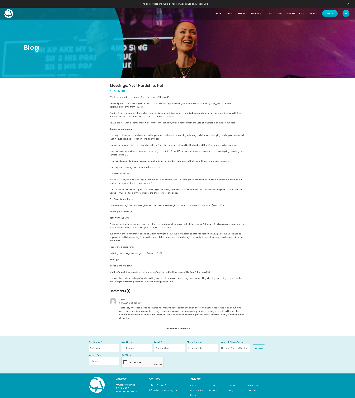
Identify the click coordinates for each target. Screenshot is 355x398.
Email (158, 342)
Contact (252, 390)
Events (232, 385)
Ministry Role (96, 355)
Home (193, 385)
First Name (95, 342)
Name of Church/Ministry (234, 342)
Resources (253, 385)
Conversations (197, 390)
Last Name (127, 342)
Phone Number (195, 342)
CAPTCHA (126, 355)
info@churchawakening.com (163, 390)
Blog (231, 390)
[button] (346, 13)
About (212, 385)
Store (193, 394)
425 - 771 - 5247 (157, 384)
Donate (213, 390)
